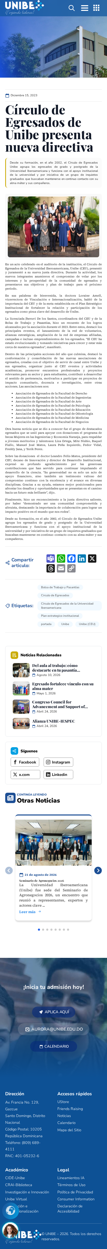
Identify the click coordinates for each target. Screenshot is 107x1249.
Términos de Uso (71, 1185)
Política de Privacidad (75, 1192)
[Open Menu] (84, 8)
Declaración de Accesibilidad (70, 1208)
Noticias (64, 1116)
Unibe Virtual (16, 1199)
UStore (63, 1101)
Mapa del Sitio (69, 1130)
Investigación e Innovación (27, 1192)
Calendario (66, 1123)
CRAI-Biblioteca (18, 1185)
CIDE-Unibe (15, 1178)
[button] (98, 870)
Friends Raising (70, 1109)
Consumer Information (76, 1199)
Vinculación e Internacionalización (21, 1208)
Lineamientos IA (70, 1178)
